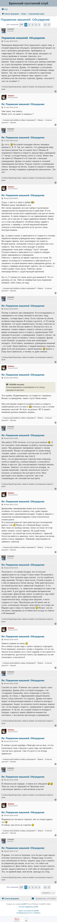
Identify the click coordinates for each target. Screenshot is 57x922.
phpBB (23, 904)
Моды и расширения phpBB (28, 911)
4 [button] (35, 24)
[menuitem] (5, 9)
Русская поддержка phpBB (28, 907)
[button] (21, 24)
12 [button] (45, 24)
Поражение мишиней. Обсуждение (25, 19)
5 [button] (39, 24)
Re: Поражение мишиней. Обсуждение (23, 104)
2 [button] (29, 24)
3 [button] (32, 24)
